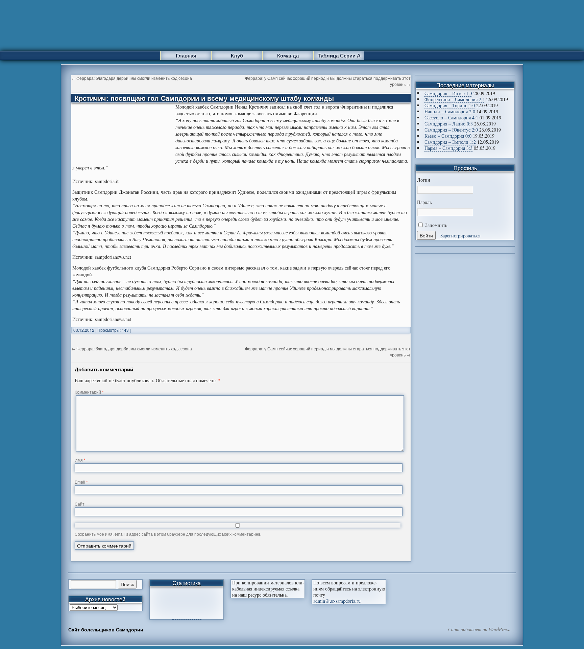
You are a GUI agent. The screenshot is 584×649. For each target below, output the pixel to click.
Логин (423, 180)
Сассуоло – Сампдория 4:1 (451, 117)
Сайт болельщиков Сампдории (105, 629)
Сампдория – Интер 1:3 (448, 93)
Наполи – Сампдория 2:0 (449, 111)
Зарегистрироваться (460, 235)
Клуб (237, 55)
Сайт (79, 504)
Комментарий (89, 392)
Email (81, 482)
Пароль (424, 202)
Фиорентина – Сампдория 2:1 (454, 99)
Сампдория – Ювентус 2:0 (451, 129)
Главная (186, 55)
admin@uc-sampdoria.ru (337, 601)
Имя (80, 460)
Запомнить (435, 225)
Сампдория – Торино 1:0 (449, 105)
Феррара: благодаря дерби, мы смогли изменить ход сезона (131, 78)
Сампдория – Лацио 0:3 (448, 123)
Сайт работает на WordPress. (479, 629)
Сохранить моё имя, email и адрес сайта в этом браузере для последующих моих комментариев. (168, 534)
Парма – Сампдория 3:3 (448, 148)
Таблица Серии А (339, 55)
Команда (288, 55)
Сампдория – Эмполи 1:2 (450, 142)
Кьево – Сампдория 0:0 (447, 136)
